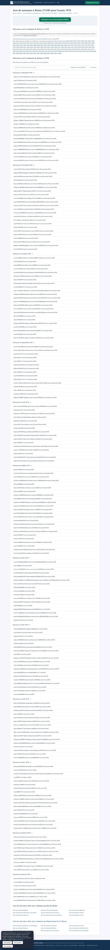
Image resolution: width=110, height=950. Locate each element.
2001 (75, 43)
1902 (80, 51)
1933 (58, 49)
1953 (72, 47)
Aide (58, 2)
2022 (82, 41)
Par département (38, 2)
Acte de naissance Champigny (49, 910)
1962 (41, 47)
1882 (60, 53)
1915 (36, 51)
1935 (51, 49)
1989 (34, 45)
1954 (69, 47)
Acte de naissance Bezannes (77, 910)
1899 (91, 51)
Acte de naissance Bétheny (20, 910)
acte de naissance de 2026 (61, 41)
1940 (34, 49)
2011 (38, 43)
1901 (84, 51)
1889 (41, 53)
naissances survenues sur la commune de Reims (34, 39)
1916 (33, 51)
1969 (17, 47)
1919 (24, 51)
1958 (55, 47)
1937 (45, 49)
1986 (45, 45)
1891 (34, 53)
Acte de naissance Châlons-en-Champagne (25, 925)
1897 (14, 53)
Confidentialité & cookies (38, 945)
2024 (75, 41)
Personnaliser (18, 942)
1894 (24, 53)
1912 (46, 51)
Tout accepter (8, 946)
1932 (62, 49)
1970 (14, 47)
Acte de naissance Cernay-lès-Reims (51, 915)
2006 (56, 43)
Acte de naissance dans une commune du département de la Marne (40, 921)
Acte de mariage (73, 945)
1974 (82, 45)
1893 (27, 53)
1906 (66, 51)
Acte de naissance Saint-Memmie (78, 928)
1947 (93, 47)
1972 (89, 45)
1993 (21, 45)
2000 (79, 43)
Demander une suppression (30, 35)
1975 (79, 45)
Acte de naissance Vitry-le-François (23, 930)
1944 (21, 49)
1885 (51, 53)
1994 (17, 45)
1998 (86, 43)
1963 (38, 47)
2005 (60, 43)
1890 (38, 53)
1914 (40, 51)
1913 (43, 51)
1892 (31, 53)
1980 (65, 45)
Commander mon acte (92, 2)
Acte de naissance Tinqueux (21, 915)
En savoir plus (20, 939)
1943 (24, 49)
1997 (89, 43)
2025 (71, 41)
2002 (71, 43)
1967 (24, 47)
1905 (70, 51)
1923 (92, 49)
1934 (55, 49)
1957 (58, 47)
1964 (34, 47)
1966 (27, 47)
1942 (28, 49)
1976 (75, 45)
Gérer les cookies (50, 945)
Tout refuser (7, 942)
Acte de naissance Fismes (76, 925)
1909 (56, 51)
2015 (24, 43)
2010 (41, 43)
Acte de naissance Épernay (20, 928)
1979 (69, 45)
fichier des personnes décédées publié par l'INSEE (33, 33)
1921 (17, 51)
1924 (89, 49)
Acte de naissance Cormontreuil (50, 912)
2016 (21, 43)
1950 (82, 47)
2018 (14, 43)
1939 (38, 49)
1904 (73, 51)
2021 (85, 41)
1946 (14, 49)
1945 (17, 49)
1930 (69, 49)
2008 (49, 43)
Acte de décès (82, 945)
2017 (17, 43)
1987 (41, 45)
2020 (89, 41)
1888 (45, 53)
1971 (92, 45)
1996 (92, 43)
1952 (76, 47)
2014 (27, 43)
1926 (82, 49)
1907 (63, 51)
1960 (48, 47)
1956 (62, 47)
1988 (38, 45)
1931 (65, 49)
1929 (72, 49)
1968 (21, 47)
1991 (27, 45)
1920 (20, 51)
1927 (79, 49)
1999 (82, 43)
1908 (59, 51)
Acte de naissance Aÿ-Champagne (78, 930)
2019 (92, 41)
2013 (31, 43)
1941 (31, 49)
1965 (31, 47)
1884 (55, 53)
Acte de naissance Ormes (76, 915)
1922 (14, 51)
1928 (75, 49)
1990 (31, 45)
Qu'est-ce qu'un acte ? (49, 2)
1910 (52, 51)
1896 (17, 53)
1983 (55, 45)
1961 (45, 47)
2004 (64, 43)
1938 (41, 49)
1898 (94, 51)
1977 (72, 45)
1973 (85, 45)
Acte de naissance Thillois (76, 912)
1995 (14, 45)
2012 (34, 43)
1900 (87, 51)
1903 (77, 51)
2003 (67, 43)
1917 (30, 51)
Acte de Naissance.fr (23, 2)
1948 (89, 47)
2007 (52, 43)
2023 (78, 41)
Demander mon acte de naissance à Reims (55, 19)
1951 (79, 47)
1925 (85, 49)
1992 (24, 45)
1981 (62, 45)
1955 (65, 47)
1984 (51, 45)
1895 (21, 53)
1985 (48, 45)
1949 (86, 47)
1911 (49, 51)
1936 (48, 49)
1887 (48, 53)
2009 (45, 43)
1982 (58, 45)
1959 (51, 47)
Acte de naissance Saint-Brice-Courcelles (24, 912)
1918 (27, 51)
